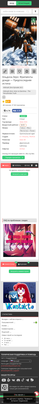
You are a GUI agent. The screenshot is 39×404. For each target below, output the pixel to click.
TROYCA (32, 137)
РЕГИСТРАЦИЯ (23, 3)
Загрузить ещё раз (19, 174)
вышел (23, 116)
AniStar (22, 149)
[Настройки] (36, 165)
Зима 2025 (23, 122)
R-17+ (23, 125)
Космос (32, 131)
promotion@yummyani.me (10, 366)
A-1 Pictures (24, 137)
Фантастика (24, 131)
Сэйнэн (22, 128)
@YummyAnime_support (10, 371)
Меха (29, 128)
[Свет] (32, 165)
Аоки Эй (23, 140)
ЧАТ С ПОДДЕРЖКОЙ (9, 358)
